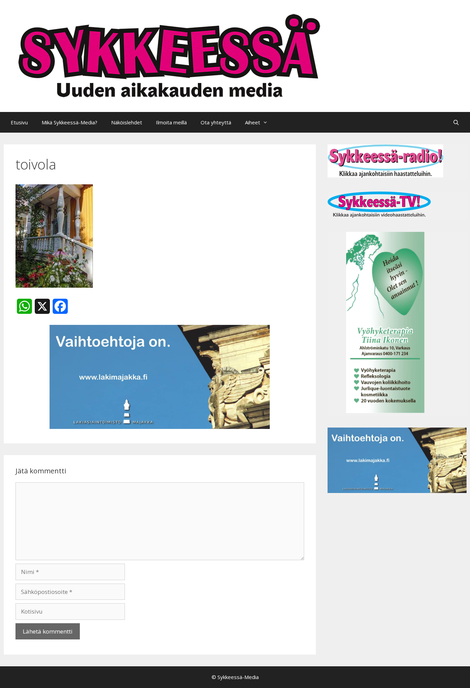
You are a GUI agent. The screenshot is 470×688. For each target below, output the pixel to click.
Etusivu (19, 122)
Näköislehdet (126, 122)
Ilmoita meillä (171, 122)
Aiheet (252, 122)
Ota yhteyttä (216, 122)
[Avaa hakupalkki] (456, 122)
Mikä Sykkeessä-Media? (69, 122)
